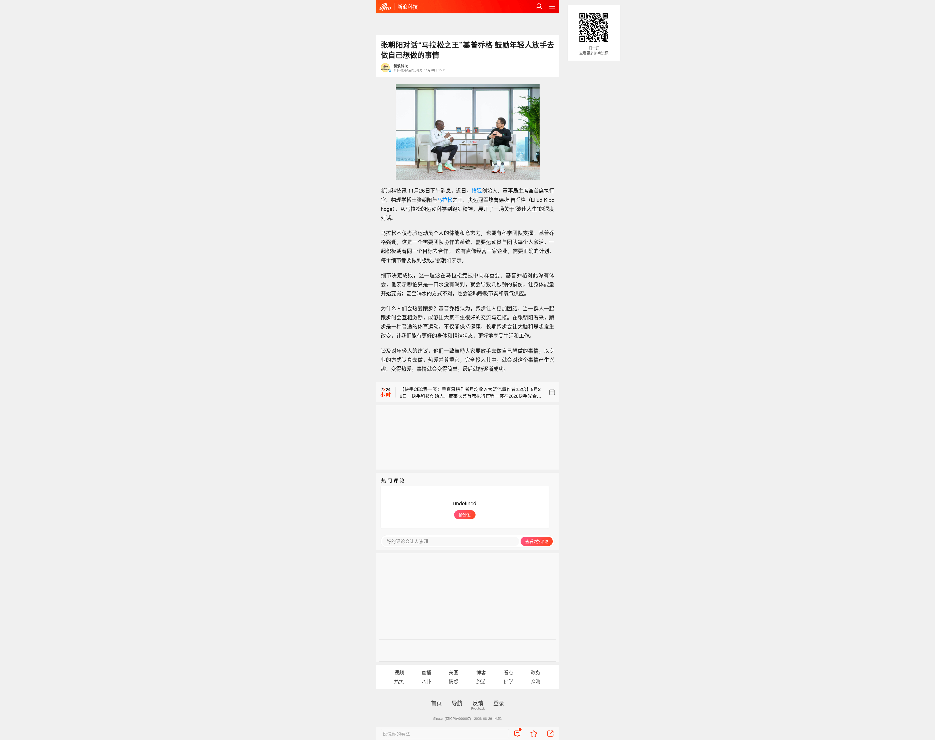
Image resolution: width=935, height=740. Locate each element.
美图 (453, 672)
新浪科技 (407, 6)
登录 (498, 703)
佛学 (508, 681)
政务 (536, 672)
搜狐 (477, 190)
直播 (426, 672)
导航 (457, 703)
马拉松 (444, 199)
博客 (481, 672)
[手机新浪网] (385, 7)
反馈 (478, 703)
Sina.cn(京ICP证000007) (452, 718)
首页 (436, 703)
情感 (453, 681)
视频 (399, 672)
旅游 (481, 681)
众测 (536, 681)
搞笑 (399, 681)
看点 (508, 672)
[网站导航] (552, 6)
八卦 (426, 681)
